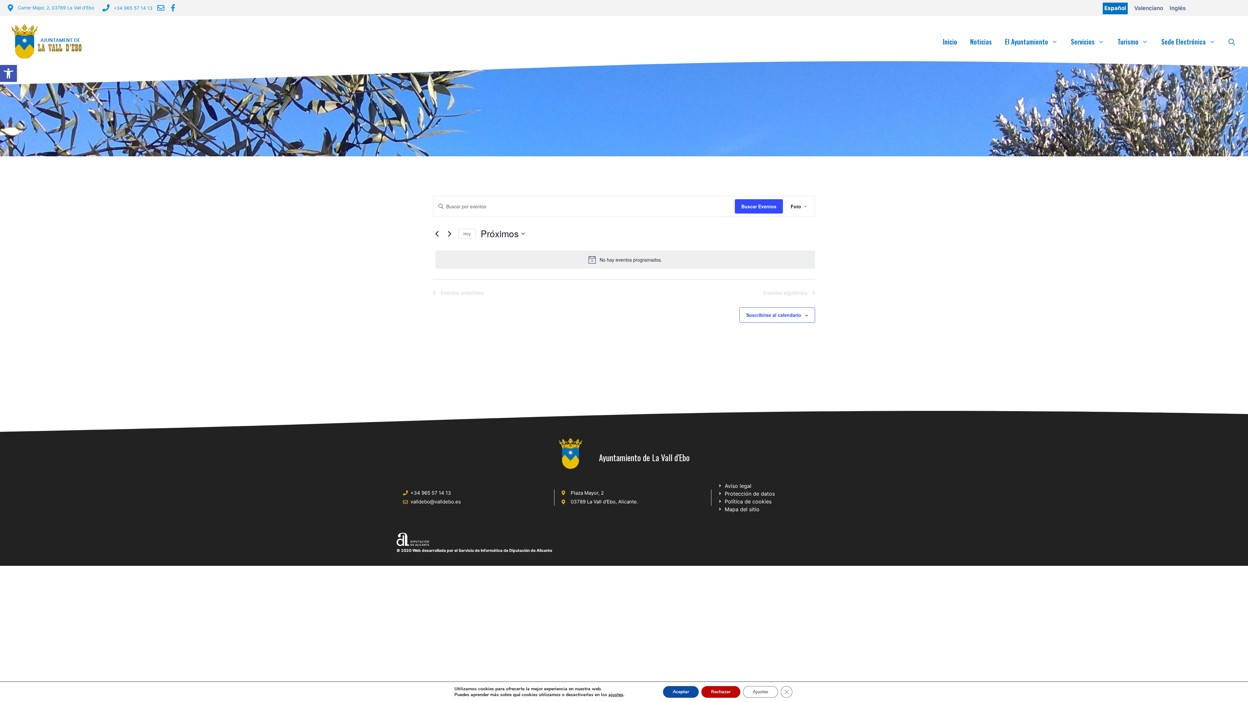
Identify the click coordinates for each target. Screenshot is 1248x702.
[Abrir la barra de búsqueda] (1232, 41)
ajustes (615, 695)
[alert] (625, 260)
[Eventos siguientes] (449, 234)
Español (1115, 8)
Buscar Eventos (758, 206)
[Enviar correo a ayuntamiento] (161, 8)
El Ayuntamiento (1026, 41)
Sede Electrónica (1183, 41)
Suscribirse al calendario (773, 315)
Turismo (1127, 41)
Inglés (1178, 8)
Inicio (950, 41)
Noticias (981, 41)
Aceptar (681, 692)
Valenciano (1148, 8)
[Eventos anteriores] (437, 234)
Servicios (1083, 41)
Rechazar (721, 692)
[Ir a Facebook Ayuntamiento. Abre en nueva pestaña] (173, 8)
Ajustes (760, 692)
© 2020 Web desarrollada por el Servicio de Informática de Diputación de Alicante (474, 550)
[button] (8, 73)
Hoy (467, 233)
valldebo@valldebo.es (435, 502)
